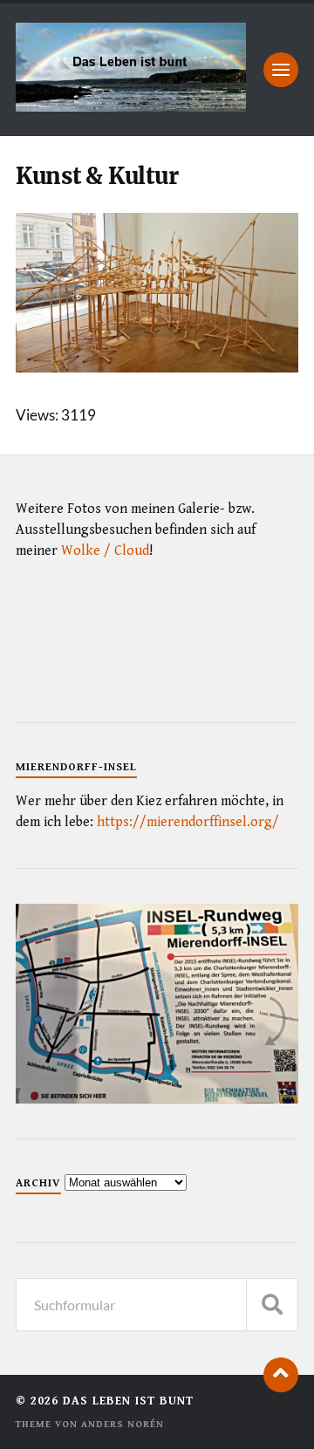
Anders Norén (122, 1424)
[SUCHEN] (272, 1304)
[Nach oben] (280, 1374)
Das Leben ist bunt (128, 1401)
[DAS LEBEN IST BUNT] (131, 106)
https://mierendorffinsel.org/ (188, 822)
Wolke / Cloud (105, 551)
